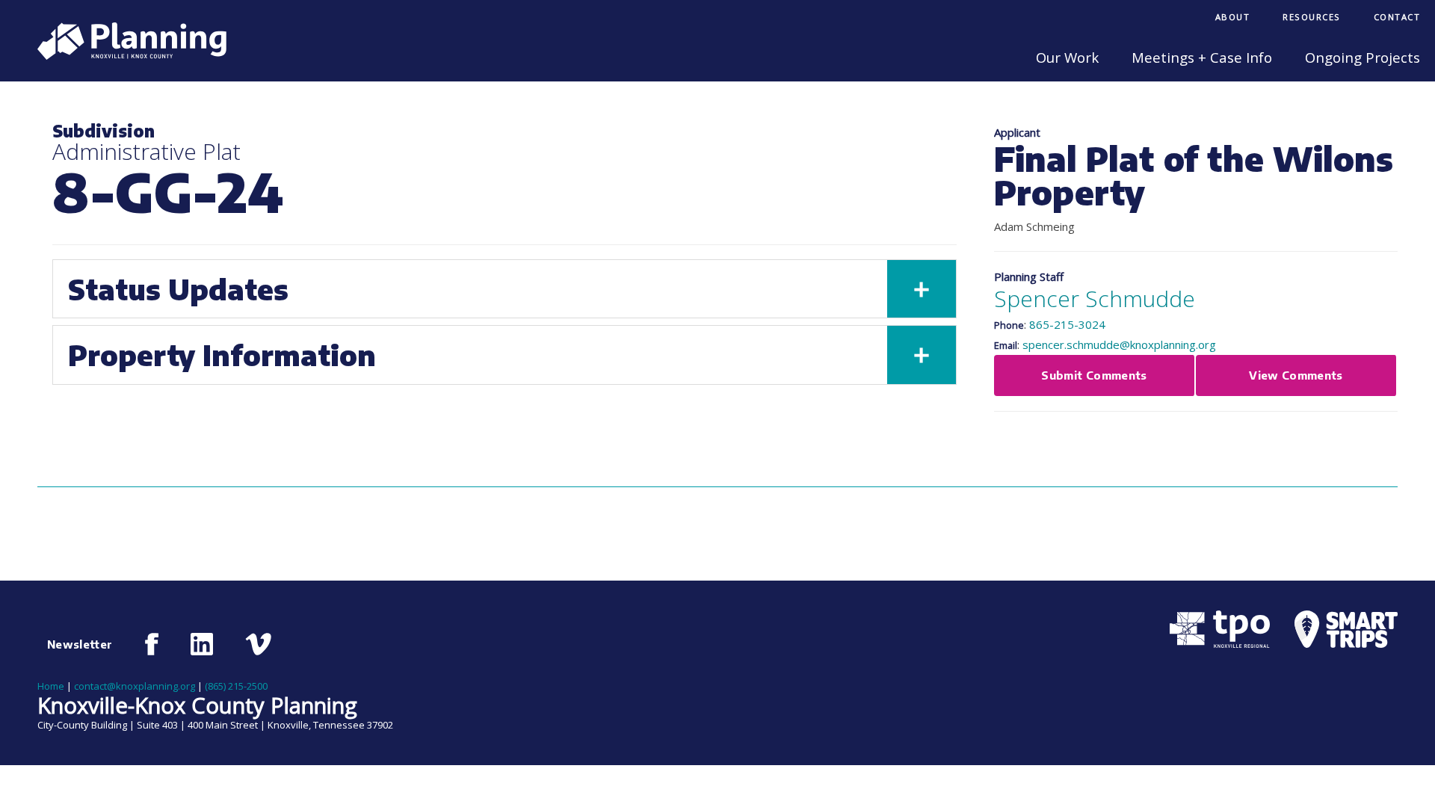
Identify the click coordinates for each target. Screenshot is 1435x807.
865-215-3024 (1067, 324)
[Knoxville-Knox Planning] (124, 55)
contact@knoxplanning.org (134, 686)
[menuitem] (1232, 18)
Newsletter (80, 644)
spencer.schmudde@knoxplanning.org (1119, 344)
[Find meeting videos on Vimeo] (258, 644)
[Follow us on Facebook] (152, 644)
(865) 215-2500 (236, 686)
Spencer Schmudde (1094, 298)
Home (50, 686)
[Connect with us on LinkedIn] (201, 644)
